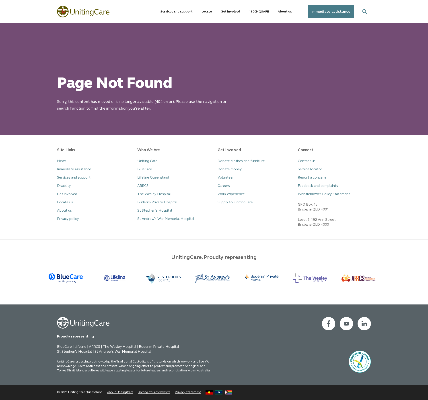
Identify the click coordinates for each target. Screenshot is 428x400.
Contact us (306, 161)
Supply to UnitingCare (235, 202)
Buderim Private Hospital (157, 202)
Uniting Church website (154, 392)
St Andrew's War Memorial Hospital (165, 219)
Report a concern (312, 177)
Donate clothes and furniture (241, 161)
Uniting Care (147, 161)
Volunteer (226, 177)
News (61, 161)
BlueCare (144, 169)
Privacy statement (188, 392)
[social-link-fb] (328, 323)
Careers (224, 185)
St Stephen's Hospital (154, 210)
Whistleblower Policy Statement (324, 194)
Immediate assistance (330, 11)
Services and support (74, 177)
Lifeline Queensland (153, 177)
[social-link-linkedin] (364, 323)
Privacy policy (68, 219)
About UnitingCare (120, 392)
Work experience (231, 194)
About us (64, 210)
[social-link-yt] (346, 323)
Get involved (67, 194)
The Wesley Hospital (154, 194)
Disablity (64, 185)
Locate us (65, 202)
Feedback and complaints (318, 185)
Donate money (230, 169)
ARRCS (142, 185)
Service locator (310, 169)
